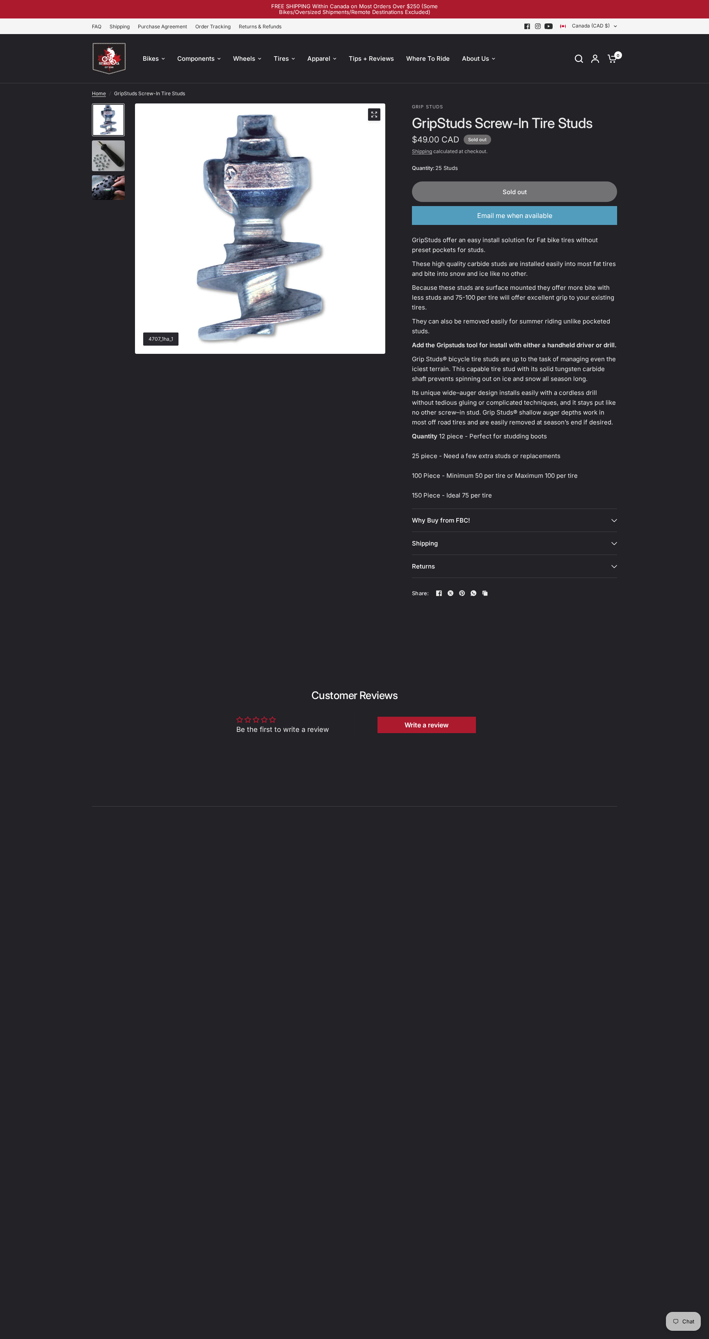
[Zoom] (374, 114)
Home (99, 93)
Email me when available (514, 215)
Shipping (120, 26)
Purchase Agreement (162, 26)
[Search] (579, 58)
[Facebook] (527, 26)
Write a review (426, 725)
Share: (420, 593)
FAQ (96, 26)
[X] (450, 593)
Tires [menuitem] (281, 58)
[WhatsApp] (473, 593)
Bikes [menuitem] (151, 58)
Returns (423, 566)
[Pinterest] (462, 593)
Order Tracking (213, 26)
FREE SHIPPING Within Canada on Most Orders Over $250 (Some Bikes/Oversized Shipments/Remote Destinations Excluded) (354, 9)
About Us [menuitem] (475, 58)
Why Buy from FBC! (441, 520)
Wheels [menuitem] (244, 58)
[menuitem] (98, 26)
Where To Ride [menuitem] (428, 58)
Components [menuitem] (196, 58)
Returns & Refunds (260, 26)
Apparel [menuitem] (318, 58)
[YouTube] (548, 26)
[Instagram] (538, 26)
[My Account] (595, 58)
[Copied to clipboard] (485, 593)
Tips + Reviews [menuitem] (371, 58)
